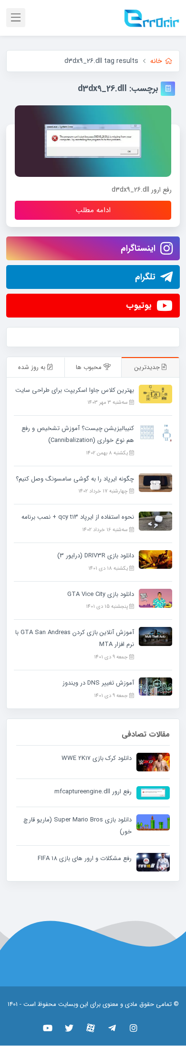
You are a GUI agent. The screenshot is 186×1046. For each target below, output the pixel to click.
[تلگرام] (112, 1028)
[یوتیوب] (48, 1028)
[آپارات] (91, 1028)
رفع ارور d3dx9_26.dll (142, 190)
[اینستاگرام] (133, 1028)
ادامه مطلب (93, 210)
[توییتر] (69, 1028)
